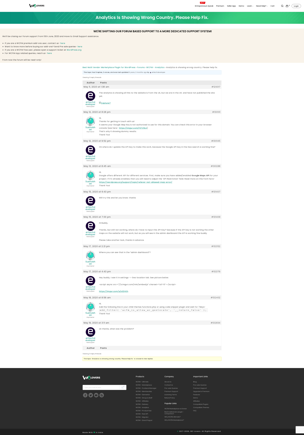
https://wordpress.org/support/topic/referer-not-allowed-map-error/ (135, 182)
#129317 (215, 87)
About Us (167, 382)
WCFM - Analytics (142, 407)
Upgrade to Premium (201, 391)
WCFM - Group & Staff (144, 398)
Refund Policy (169, 398)
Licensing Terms (170, 394)
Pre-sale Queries (171, 388)
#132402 (215, 298)
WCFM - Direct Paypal (144, 420)
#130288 (215, 166)
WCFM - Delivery (142, 404)
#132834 (215, 323)
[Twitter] (90, 395)
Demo (195, 398)
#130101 (216, 112)
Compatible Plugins (200, 404)
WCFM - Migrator (142, 417)
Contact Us (168, 385)
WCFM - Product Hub (144, 411)
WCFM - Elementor (143, 394)
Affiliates (196, 401)
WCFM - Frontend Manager (146, 388)
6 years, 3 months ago (138, 72)
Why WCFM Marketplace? (174, 420)
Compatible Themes (201, 407)
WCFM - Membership (144, 391)
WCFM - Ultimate (142, 382)
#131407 (215, 192)
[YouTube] (96, 395)
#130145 (215, 141)
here (62, 43)
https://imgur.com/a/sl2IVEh (113, 291)
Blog (195, 382)
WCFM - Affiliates (142, 401)
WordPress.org (74, 50)
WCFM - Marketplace (144, 385)
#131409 (215, 217)
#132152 (215, 246)
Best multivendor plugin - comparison (174, 413)
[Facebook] (85, 395)
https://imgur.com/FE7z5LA (133, 128)
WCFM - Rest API (142, 414)
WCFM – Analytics (155, 67)
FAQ (194, 411)
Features (196, 394)
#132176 (215, 271)
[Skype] (101, 395)
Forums (141, 67)
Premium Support (171, 391)
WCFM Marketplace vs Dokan (175, 409)
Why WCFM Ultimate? (172, 417)
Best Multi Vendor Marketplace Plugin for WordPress (109, 67)
